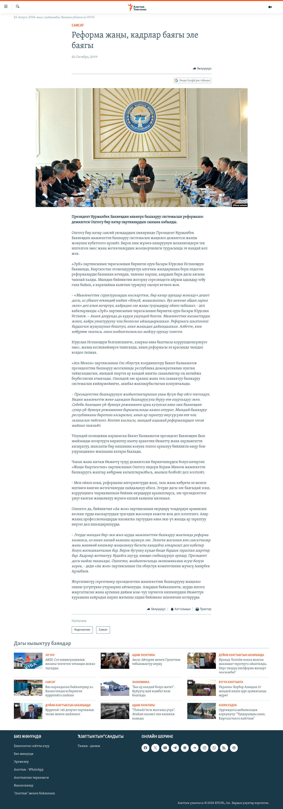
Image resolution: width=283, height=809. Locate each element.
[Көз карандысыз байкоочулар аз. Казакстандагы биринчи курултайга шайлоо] (28, 688)
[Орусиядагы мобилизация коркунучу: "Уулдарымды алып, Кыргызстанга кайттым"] (201, 711)
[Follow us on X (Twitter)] (155, 748)
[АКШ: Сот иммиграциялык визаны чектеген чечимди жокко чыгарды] (28, 661)
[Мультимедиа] (270, 7)
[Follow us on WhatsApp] (214, 748)
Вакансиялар (23, 785)
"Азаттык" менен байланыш (34, 793)
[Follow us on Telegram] (175, 748)
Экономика (140, 682)
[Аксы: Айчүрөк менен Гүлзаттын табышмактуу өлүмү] (115, 661)
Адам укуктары (143, 655)
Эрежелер (21, 762)
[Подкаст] (234, 748)
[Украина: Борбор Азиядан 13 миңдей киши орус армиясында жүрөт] (201, 688)
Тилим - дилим (89, 746)
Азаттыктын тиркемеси (31, 777)
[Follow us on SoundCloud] (194, 748)
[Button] (202, 68)
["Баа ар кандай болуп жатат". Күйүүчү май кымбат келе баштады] (115, 688)
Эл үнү (50, 655)
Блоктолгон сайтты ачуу (31, 746)
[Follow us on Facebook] (145, 748)
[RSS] (224, 748)
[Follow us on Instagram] (204, 748)
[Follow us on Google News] (185, 748)
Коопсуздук (228, 705)
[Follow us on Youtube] (165, 748)
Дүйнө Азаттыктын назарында (241, 655)
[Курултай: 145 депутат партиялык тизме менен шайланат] (28, 711)
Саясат (78, 26)
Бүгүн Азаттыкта (231, 682)
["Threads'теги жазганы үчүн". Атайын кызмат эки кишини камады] (115, 711)
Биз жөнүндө (23, 754)
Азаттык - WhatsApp (29, 770)
